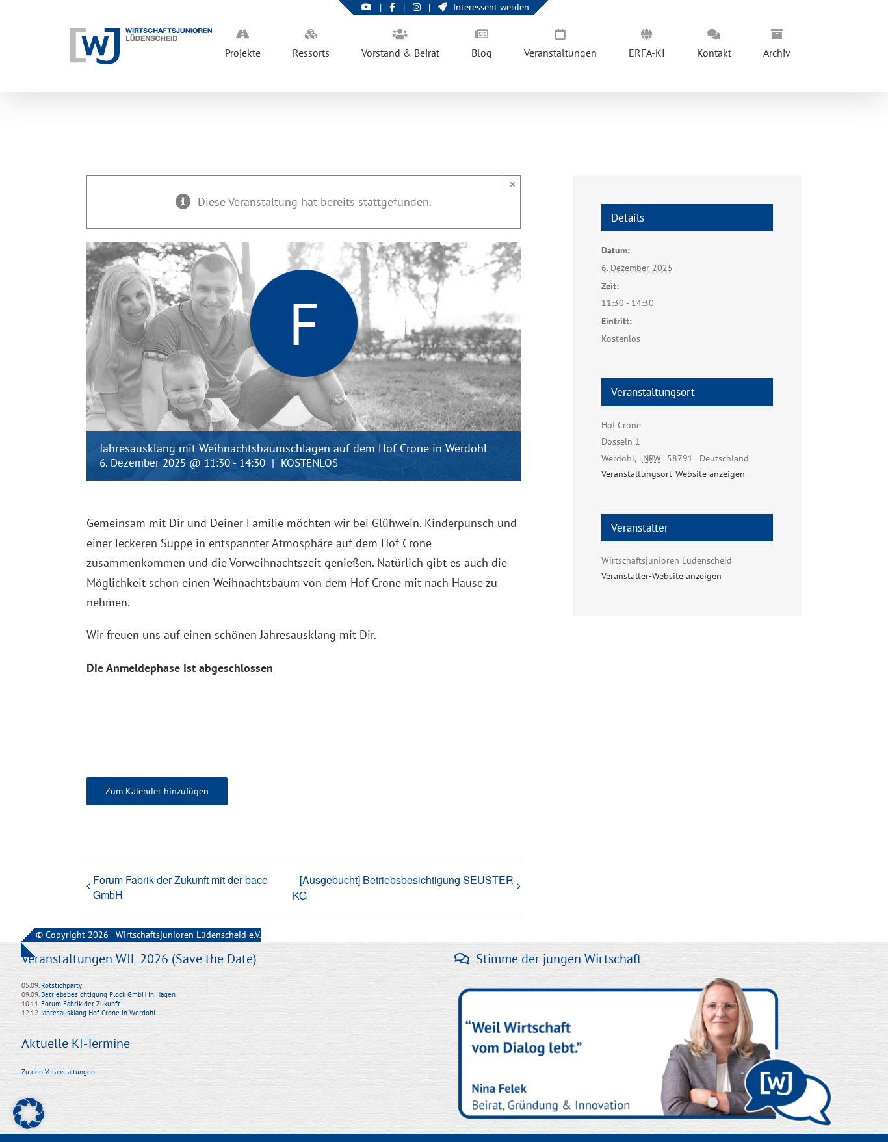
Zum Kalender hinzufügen (157, 791)
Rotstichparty (61, 985)
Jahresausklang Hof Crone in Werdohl (98, 1012)
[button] (28, 1113)
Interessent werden (491, 7)
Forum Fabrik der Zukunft (80, 1003)
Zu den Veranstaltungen (58, 1071)
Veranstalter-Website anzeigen (661, 576)
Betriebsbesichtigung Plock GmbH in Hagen (108, 994)
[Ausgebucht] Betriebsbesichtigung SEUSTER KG (403, 887)
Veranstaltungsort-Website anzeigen (673, 474)
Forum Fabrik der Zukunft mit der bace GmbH (180, 887)
